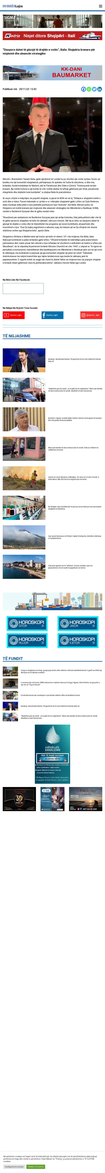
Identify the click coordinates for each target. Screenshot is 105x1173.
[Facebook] (83, 89)
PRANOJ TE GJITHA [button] (35, 1167)
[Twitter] (94, 89)
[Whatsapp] (89, 89)
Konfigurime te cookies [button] (14, 1167)
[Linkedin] (99, 89)
